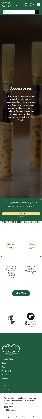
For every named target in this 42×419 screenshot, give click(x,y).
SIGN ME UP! (21, 213)
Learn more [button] (8, 403)
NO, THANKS (21, 216)
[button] (6, 407)
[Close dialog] (41, 199)
